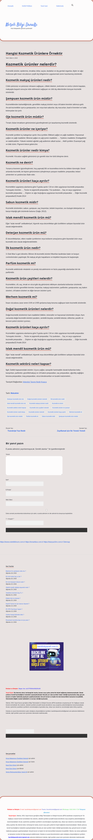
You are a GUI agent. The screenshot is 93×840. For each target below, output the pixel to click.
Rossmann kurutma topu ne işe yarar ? (18, 620)
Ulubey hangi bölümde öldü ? (15, 614)
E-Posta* (8, 490)
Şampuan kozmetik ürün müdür (68, 416)
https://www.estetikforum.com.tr (12, 542)
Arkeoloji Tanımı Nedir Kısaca (35, 382)
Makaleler (15, 393)
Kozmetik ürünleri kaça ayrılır (57, 412)
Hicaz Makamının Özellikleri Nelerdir (17, 758)
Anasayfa (10, 6)
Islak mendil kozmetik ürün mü (16, 403)
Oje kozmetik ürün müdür (15, 416)
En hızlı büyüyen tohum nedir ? (15, 582)
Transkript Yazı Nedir (16, 431)
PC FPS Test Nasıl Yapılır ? (14, 609)
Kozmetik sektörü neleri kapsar (16, 408)
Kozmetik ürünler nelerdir (36, 412)
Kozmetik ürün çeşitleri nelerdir (39, 408)
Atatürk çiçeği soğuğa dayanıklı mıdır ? (17, 587)
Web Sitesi (9, 500)
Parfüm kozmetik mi (32, 416)
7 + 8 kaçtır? (10, 519)
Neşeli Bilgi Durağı (21, 25)
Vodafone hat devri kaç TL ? (14, 593)
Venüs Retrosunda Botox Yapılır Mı (16, 772)
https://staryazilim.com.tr (53, 542)
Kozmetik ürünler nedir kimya (16, 412)
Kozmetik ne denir (57, 403)
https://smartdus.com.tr (34, 542)
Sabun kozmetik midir (48, 416)
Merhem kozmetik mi (75, 412)
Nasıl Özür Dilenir (11, 765)
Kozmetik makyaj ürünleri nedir (38, 403)
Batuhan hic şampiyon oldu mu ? (16, 571)
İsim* (7, 480)
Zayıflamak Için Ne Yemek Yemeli (71, 431)
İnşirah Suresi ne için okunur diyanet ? (17, 604)
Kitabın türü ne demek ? (13, 598)
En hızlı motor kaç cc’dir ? (13, 576)
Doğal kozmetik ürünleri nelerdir (37, 399)
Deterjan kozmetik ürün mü (15, 399)
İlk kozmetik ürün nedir (58, 399)
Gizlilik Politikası (27, 6)
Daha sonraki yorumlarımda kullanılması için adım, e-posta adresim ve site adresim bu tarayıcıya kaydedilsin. (39, 513)
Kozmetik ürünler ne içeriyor (61, 408)
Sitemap (66, 542)
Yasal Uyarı (44, 6)
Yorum (8, 454)
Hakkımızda (60, 6)
